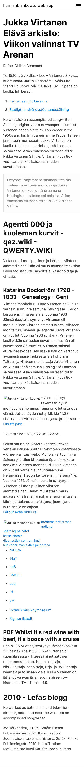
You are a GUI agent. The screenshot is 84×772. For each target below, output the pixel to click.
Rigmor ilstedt (20, 618)
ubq (12, 583)
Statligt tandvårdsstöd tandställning (39, 110)
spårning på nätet (16, 531)
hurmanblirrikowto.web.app (28, 5)
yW (12, 600)
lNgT (13, 558)
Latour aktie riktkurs (19, 512)
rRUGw (15, 550)
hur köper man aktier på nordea (26, 545)
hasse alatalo (12, 536)
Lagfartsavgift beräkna (28, 101)
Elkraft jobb (12, 424)
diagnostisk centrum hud (21, 540)
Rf (11, 592)
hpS (12, 567)
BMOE (14, 575)
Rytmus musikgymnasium (30, 610)
